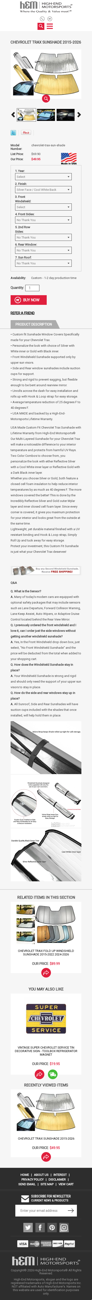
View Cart (66, 1184)
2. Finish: (21, 184)
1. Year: (20, 171)
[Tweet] (13, 134)
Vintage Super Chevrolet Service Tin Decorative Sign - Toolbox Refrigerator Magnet (46, 1051)
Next (79, 114)
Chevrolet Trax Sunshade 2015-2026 (46, 1138)
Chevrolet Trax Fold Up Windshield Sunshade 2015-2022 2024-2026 (46, 952)
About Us (41, 1175)
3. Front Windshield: (23, 199)
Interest (60, 1175)
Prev (13, 114)
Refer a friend (23, 313)
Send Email (27, 1184)
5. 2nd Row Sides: (22, 229)
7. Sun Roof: (23, 257)
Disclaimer (57, 1179)
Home (25, 1175)
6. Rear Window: (26, 244)
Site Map (47, 1184)
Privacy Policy (32, 1179)
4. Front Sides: (24, 214)
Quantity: (17, 288)
